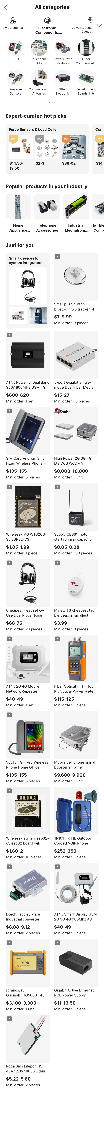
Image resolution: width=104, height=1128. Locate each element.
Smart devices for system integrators (25, 260)
